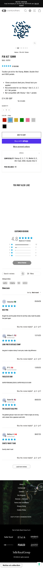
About (21, 484)
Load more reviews (21, 467)
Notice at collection (11, 565)
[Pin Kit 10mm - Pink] (14, 212)
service (25, 283)
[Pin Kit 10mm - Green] (12, 212)
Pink (27, 120)
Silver (33, 120)
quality (5, 283)
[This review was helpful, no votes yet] (35, 327)
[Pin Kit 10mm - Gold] (9, 212)
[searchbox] (11, 273)
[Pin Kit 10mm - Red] (4, 212)
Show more (6, 288)
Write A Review (22, 263)
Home (16, 52)
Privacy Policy (21, 506)
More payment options (21, 147)
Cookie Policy (21, 510)
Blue (10, 120)
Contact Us (21, 488)
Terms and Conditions (21, 502)
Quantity (5, 106)
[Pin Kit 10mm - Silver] (8, 214)
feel (19, 283)
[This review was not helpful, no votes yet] (38, 327)
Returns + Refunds (21, 499)
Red (4, 120)
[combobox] (34, 292)
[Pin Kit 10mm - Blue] (7, 212)
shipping (12, 283)
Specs (21, 153)
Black (4, 126)
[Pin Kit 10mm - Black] (10, 214)
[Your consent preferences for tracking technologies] (39, 564)
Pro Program (21, 495)
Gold (16, 120)
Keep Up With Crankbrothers (21, 517)
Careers (21, 491)
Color (6, 115)
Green (22, 120)
